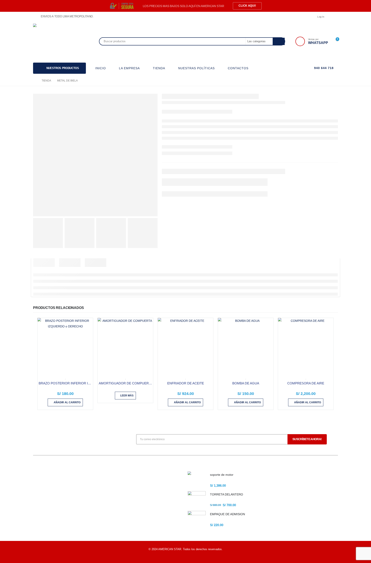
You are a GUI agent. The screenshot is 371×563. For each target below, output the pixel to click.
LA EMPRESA (129, 68)
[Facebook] (335, 17)
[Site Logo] (52, 41)
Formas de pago (120, 505)
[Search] (279, 41)
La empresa (117, 483)
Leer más (127, 395)
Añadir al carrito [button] (67, 402)
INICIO (100, 68)
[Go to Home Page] (34, 80)
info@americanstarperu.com (64, 495)
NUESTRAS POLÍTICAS (196, 68)
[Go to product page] (65, 345)
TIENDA (159, 68)
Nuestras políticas (121, 497)
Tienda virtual (118, 490)
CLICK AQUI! (247, 5)
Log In (320, 16)
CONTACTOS (238, 68)
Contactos (116, 512)
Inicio (113, 475)
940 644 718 (323, 68)
